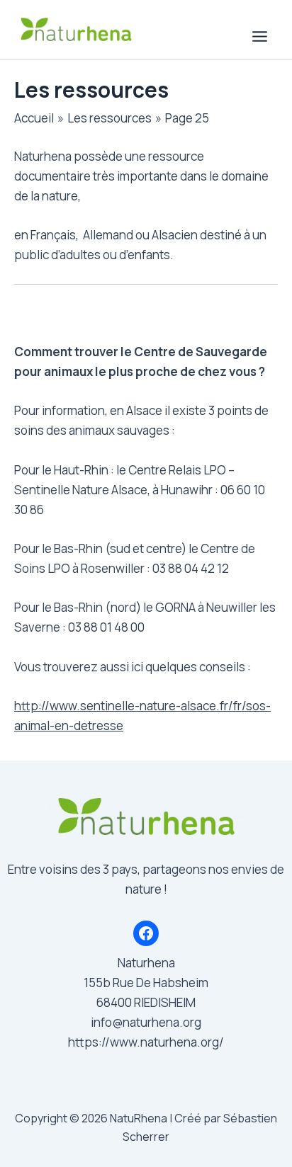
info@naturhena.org (146, 1022)
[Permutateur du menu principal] (260, 36)
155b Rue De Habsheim (146, 982)
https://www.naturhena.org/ (146, 1042)
